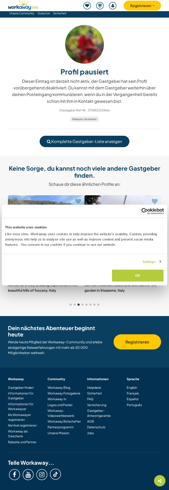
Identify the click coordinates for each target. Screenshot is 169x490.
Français (133, 393)
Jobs (90, 433)
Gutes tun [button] (43, 13)
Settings (149, 261)
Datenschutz (96, 427)
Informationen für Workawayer (20, 406)
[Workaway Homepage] (23, 4)
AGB (90, 421)
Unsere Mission (58, 433)
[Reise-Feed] (100, 5)
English (132, 387)
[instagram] (41, 474)
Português (134, 405)
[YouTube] (28, 474)
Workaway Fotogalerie (64, 393)
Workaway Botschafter (64, 421)
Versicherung (96, 405)
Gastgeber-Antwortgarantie (99, 413)
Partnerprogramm (61, 427)
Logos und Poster (60, 405)
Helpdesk (94, 387)
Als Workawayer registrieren (19, 417)
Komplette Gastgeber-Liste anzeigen (86, 141)
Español (132, 399)
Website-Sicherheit (84, 119)
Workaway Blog (59, 387)
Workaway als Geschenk (18, 433)
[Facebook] (14, 474)
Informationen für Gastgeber (20, 395)
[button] (71, 305)
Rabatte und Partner (22, 442)
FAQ (90, 399)
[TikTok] (55, 474)
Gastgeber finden (21, 387)
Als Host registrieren (22, 425)
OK (137, 275)
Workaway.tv (57, 399)
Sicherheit (59, 13)
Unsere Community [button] (21, 13)
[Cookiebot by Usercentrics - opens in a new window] (144, 211)
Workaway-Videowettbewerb (61, 413)
